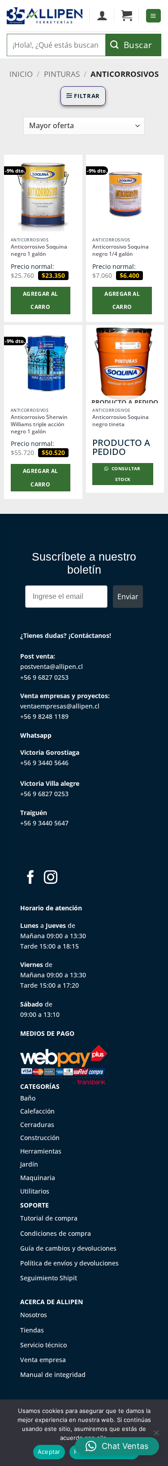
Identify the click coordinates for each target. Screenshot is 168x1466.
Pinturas (62, 74)
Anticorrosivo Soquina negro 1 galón (39, 250)
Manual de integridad (53, 1374)
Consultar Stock (125, 474)
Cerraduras (37, 1124)
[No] (156, 1435)
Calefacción (37, 1111)
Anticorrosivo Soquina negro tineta (120, 421)
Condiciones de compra (55, 1233)
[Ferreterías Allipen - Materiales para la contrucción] (44, 16)
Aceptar (49, 1451)
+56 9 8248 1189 (44, 716)
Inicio (21, 74)
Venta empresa (43, 1359)
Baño (27, 1098)
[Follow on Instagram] (50, 878)
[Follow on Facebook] (30, 878)
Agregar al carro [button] (40, 300)
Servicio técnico (43, 1345)
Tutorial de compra (49, 1218)
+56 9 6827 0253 (44, 677)
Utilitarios (34, 1191)
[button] (126, 15)
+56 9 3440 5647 (44, 823)
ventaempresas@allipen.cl (59, 706)
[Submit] (133, 45)
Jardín (29, 1164)
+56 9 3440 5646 (44, 762)
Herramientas (40, 1151)
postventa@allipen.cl (51, 666)
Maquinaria (37, 1177)
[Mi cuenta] (102, 15)
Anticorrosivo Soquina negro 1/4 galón (120, 250)
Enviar (127, 597)
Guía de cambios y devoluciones (68, 1248)
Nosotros (33, 1314)
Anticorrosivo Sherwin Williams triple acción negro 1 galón (39, 424)
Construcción (40, 1137)
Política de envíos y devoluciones (69, 1263)
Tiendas (32, 1330)
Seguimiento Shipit (48, 1278)
